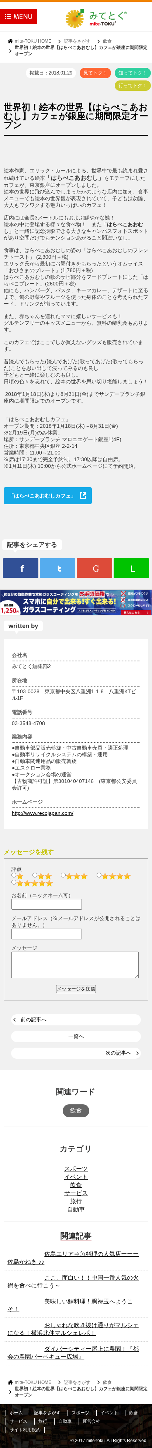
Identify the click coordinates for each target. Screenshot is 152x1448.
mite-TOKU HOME (33, 41)
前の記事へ (33, 1019)
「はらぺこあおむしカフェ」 (42, 496)
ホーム (16, 1412)
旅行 (76, 1201)
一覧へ (76, 1036)
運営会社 (91, 1421)
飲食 (107, 41)
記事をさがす (77, 41)
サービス (76, 1193)
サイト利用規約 (25, 1429)
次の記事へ (118, 1053)
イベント (76, 1177)
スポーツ (76, 1169)
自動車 (76, 1209)
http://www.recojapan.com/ (42, 813)
